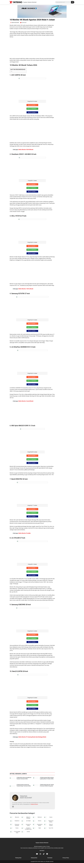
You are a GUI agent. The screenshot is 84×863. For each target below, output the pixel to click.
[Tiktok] (43, 853)
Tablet (39, 828)
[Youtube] (36, 853)
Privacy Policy (66, 857)
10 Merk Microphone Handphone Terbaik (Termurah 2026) (23, 778)
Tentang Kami (18, 857)
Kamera (39, 820)
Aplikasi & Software (28, 818)
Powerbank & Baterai (39, 825)
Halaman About (34, 804)
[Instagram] (13, 806)
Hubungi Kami (34, 857)
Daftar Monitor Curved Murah (25, 401)
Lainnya (28, 831)
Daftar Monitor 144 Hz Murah (25, 288)
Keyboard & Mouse (51, 821)
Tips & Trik (51, 828)
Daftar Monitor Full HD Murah (25, 149)
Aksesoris (17, 817)
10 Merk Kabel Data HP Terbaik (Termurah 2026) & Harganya (47, 785)
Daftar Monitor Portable (24, 533)
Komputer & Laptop (28, 825)
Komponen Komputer (17, 825)
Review (17, 828)
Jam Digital (28, 820)
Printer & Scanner (51, 825)
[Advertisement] (32, 48)
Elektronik (40, 817)
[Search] (72, 2)
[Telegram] (47, 853)
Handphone (17, 820)
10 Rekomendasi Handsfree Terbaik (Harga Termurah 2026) (23, 785)
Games (50, 817)
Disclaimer (49, 857)
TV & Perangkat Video (17, 832)
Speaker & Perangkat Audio (28, 828)
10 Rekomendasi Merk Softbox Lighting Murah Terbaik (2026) (47, 778)
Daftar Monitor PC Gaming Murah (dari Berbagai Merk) (32, 737)
